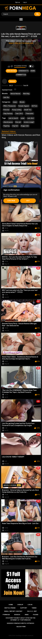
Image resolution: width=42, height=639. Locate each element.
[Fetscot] (4, 81)
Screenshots (23, 71)
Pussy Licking (16, 110)
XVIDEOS (17, 614)
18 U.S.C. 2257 (32, 611)
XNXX (26, 614)
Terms (34, 608)
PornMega (19, 635)
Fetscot (12, 81)
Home (11, 604)
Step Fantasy (8, 113)
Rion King (26, 93)
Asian (15, 102)
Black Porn (21, 626)
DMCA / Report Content (13, 611)
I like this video (9, 66)
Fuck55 (35, 614)
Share (33, 71)
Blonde (22, 102)
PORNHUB (6, 614)
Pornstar (6, 110)
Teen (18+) (19, 113)
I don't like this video (12, 66)
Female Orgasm (23, 106)
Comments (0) (21, 75)
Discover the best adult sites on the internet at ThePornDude (20, 619)
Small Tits (27, 110)
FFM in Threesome (9, 106)
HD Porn (34, 106)
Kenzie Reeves (15, 93)
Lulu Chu (6, 97)
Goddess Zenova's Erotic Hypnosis (20, 623)
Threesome (29, 113)
